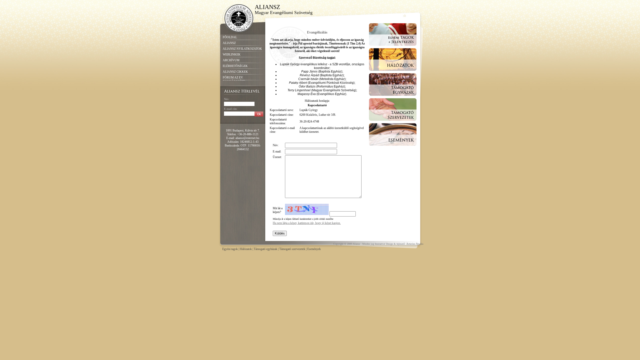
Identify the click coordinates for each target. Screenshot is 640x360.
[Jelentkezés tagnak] (392, 47)
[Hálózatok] (392, 72)
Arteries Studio (415, 243)
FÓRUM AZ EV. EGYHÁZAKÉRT (234, 79)
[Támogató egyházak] (392, 97)
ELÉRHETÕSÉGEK (235, 66)
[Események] (392, 147)
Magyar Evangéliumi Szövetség (283, 12)
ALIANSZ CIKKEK (235, 72)
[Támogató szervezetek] (392, 122)
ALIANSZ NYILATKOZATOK (242, 48)
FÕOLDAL (230, 37)
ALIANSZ (267, 7)
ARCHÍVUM (231, 60)
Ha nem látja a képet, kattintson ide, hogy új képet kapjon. (307, 223)
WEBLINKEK (231, 54)
